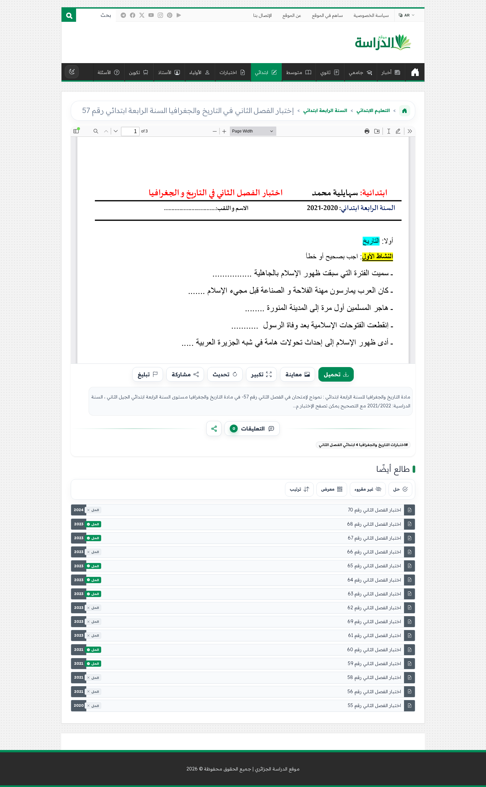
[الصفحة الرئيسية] (404, 110)
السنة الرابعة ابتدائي (325, 110)
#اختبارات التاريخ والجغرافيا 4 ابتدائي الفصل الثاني (363, 444)
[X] (142, 15)
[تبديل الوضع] (72, 71)
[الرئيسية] (415, 72)
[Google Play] (179, 15)
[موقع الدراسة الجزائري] (383, 43)
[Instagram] (160, 15)
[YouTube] (151, 15)
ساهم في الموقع (327, 15)
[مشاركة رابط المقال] (214, 428)
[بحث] (68, 15)
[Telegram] (123, 15)
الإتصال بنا (262, 15)
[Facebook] (133, 15)
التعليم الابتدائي (373, 110)
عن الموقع (292, 15)
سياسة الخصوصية (371, 15)
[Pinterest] (170, 15)
